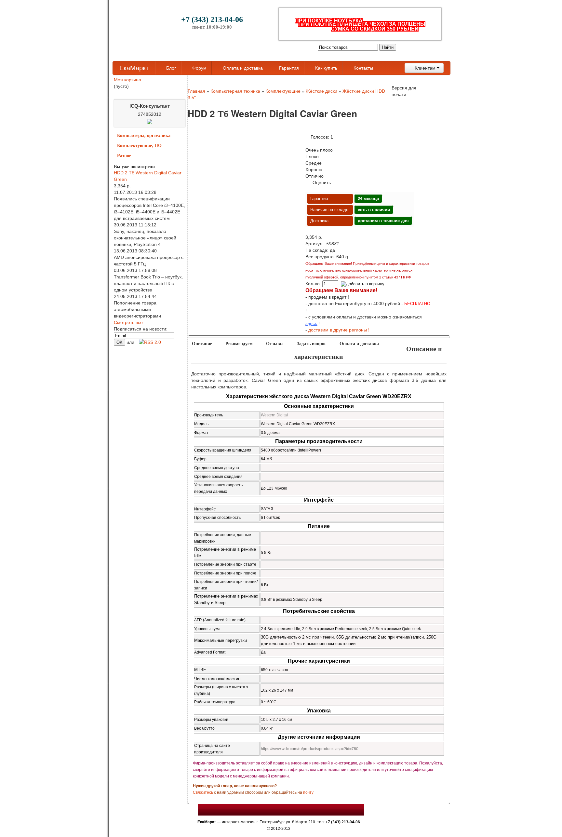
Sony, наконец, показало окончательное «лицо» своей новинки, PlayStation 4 (145, 238)
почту (308, 792)
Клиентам (425, 68)
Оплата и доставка (242, 68)
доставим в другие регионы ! (338, 329)
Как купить (325, 68)
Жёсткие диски (321, 91)
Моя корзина (127, 79)
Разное (124, 155)
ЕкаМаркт (134, 68)
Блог (170, 68)
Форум (199, 68)
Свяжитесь (203, 792)
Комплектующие (283, 91)
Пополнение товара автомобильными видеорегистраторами (137, 309)
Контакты (362, 68)
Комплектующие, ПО (139, 145)
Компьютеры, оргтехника (143, 135)
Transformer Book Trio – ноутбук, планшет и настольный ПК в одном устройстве (148, 283)
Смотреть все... (130, 322)
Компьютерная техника (235, 91)
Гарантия (288, 68)
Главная (196, 91)
